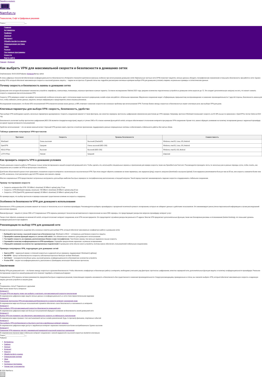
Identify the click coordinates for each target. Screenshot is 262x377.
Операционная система (14, 44)
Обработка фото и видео (15, 41)
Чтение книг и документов (14, 366)
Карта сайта (9, 58)
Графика (7, 33)
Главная (7, 27)
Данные (7, 36)
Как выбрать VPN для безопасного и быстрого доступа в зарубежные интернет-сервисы (34, 323)
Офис (6, 47)
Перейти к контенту (7, 1)
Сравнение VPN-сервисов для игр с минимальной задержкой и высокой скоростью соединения (37, 330)
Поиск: (3, 23)
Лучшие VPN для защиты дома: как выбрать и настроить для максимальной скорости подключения (38, 294)
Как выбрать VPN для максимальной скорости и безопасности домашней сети (30, 308)
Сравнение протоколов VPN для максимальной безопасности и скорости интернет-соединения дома (38, 301)
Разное (7, 49)
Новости (8, 55)
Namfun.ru (7, 13)
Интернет (8, 38)
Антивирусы (9, 30)
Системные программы (14, 52)
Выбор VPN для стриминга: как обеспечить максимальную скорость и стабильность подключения (37, 316)
